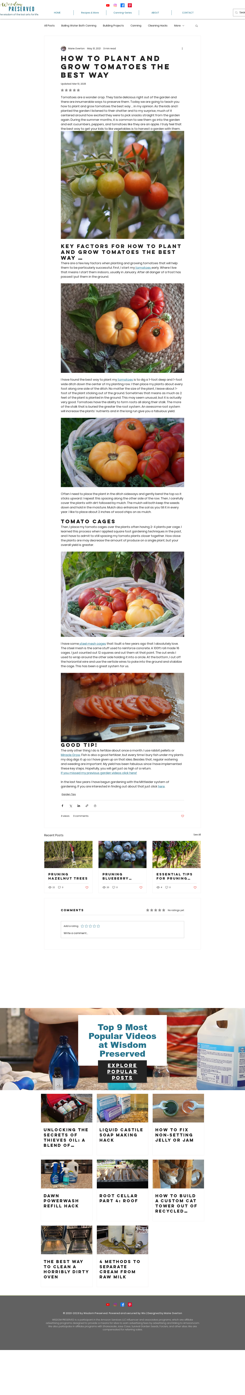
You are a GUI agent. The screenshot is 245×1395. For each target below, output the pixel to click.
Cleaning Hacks (158, 25)
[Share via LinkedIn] (78, 805)
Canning (135, 25)
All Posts (49, 25)
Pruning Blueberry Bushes (115, 876)
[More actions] (182, 48)
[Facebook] (122, 5)
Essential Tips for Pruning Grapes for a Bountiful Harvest (174, 876)
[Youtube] (108, 5)
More (177, 25)
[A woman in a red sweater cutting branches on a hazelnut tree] (68, 854)
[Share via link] (86, 805)
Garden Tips (69, 794)
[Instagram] (115, 5)
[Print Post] (95, 805)
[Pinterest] (130, 5)
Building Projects (113, 25)
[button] (196, 25)
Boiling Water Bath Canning (78, 25)
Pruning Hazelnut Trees (68, 876)
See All (197, 834)
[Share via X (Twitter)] (70, 805)
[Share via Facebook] (62, 805)
